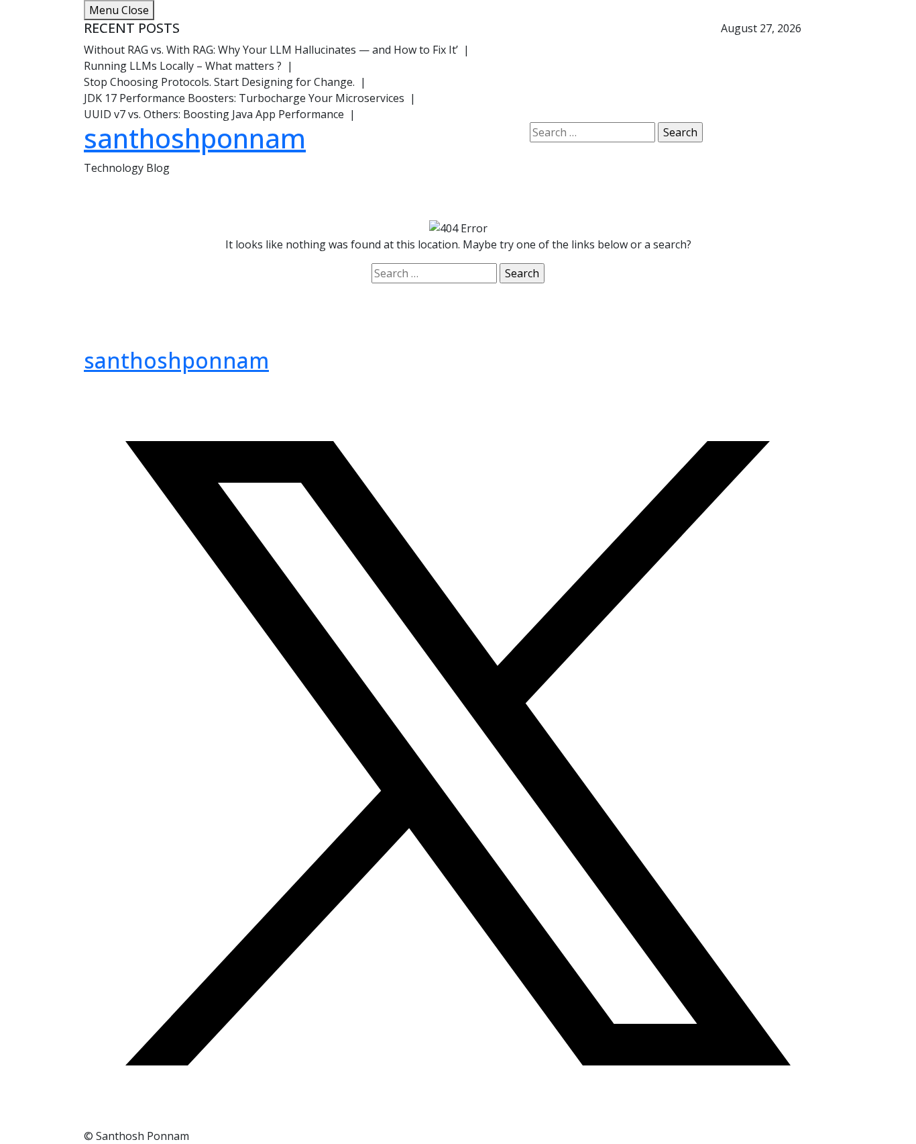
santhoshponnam (195, 138)
